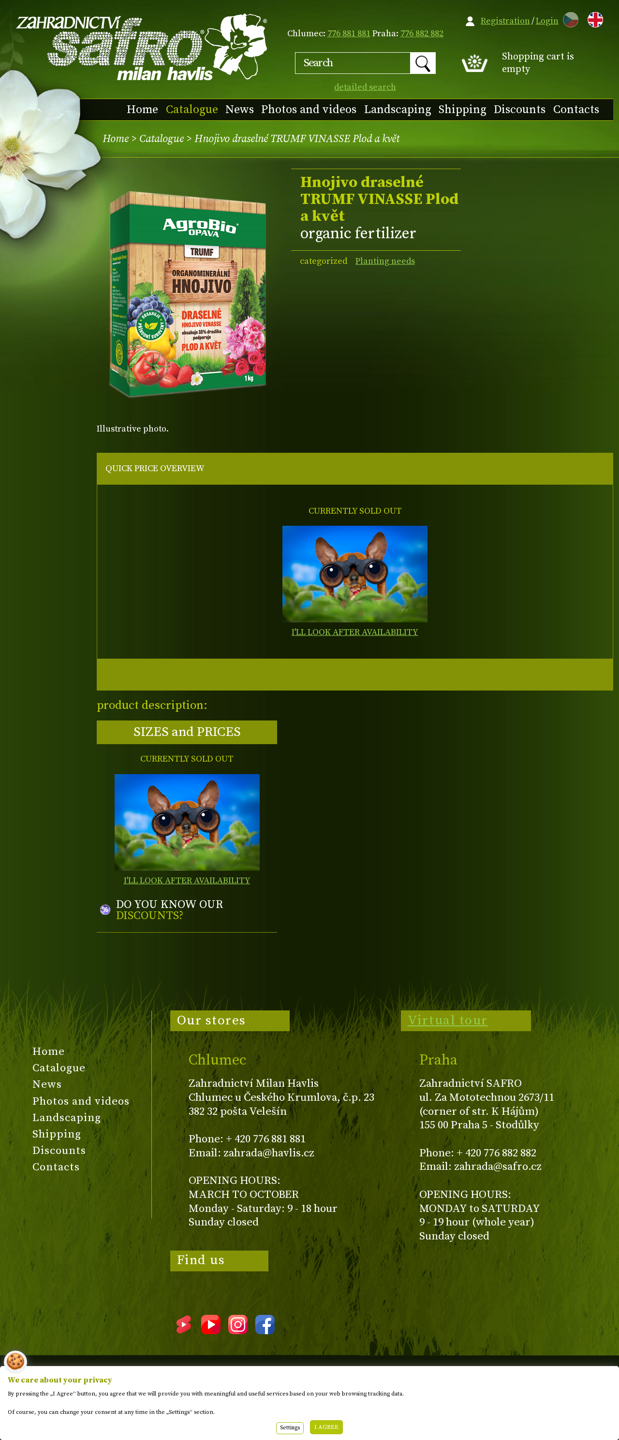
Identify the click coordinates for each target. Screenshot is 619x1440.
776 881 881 (348, 33)
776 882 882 (421, 33)
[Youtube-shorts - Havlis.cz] (183, 1331)
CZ (568, 18)
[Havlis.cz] (142, 46)
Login (547, 21)
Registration (505, 21)
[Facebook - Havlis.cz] (265, 1331)
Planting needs (385, 261)
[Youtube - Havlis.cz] (210, 1331)
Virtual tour (448, 1020)
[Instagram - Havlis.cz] (237, 1331)
